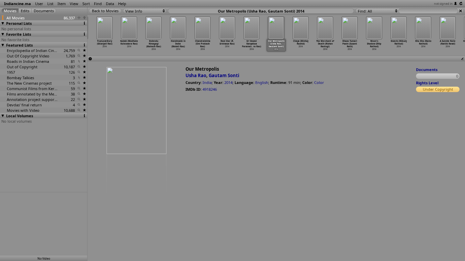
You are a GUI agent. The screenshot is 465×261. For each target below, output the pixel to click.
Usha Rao (196, 75)
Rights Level (427, 82)
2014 (228, 82)
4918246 (210, 89)
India (207, 82)
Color (319, 82)
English (261, 82)
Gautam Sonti (224, 75)
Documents (426, 69)
